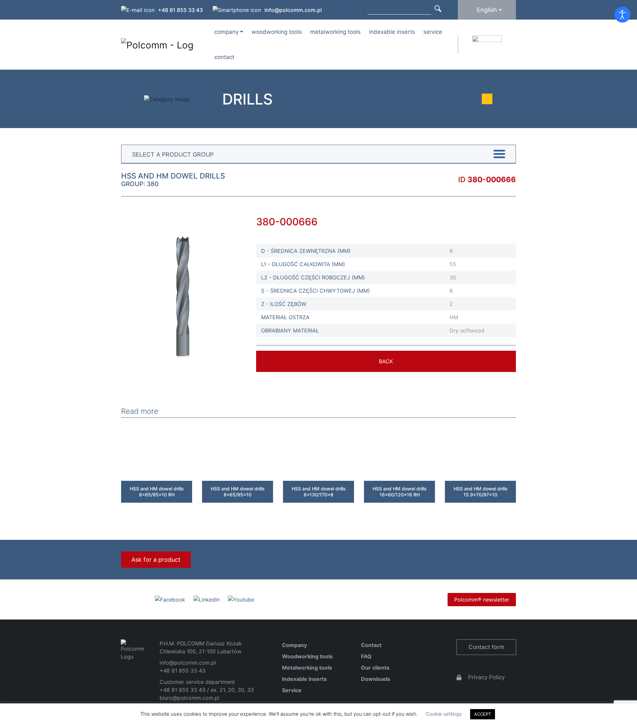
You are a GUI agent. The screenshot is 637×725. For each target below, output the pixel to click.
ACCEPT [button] (482, 714)
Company (294, 645)
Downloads (375, 679)
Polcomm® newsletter (481, 599)
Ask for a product (155, 559)
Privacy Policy (486, 677)
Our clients (375, 667)
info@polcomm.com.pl (293, 10)
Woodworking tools (276, 32)
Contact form (486, 647)
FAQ (366, 656)
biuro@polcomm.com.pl (189, 697)
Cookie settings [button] (444, 714)
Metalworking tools (335, 32)
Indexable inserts (392, 32)
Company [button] (226, 32)
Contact (224, 57)
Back (386, 361)
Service (432, 32)
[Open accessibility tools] (622, 15)
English (487, 9)
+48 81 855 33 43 (180, 10)
